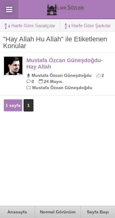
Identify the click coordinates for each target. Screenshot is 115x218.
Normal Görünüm (57, 211)
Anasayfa (17, 211)
